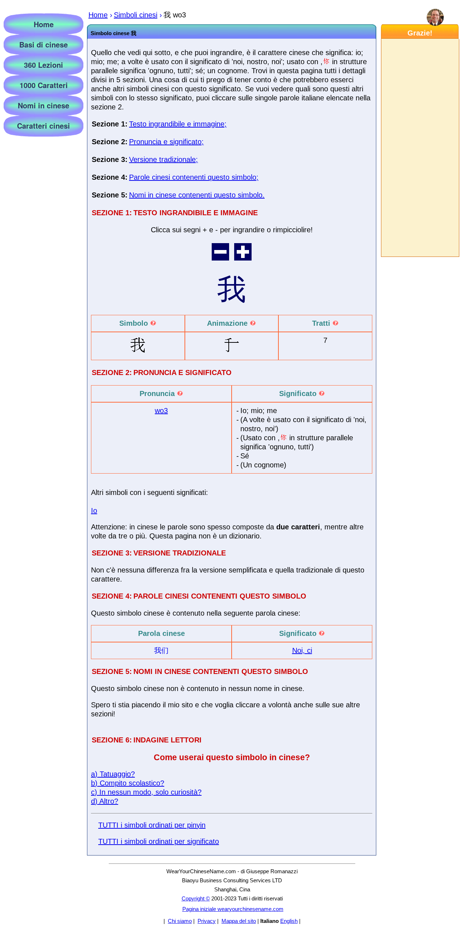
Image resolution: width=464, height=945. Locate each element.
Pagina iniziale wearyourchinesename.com (232, 909)
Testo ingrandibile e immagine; (178, 124)
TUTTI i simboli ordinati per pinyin (152, 825)
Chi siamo (180, 921)
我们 (161, 650)
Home (44, 24)
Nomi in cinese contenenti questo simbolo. (197, 195)
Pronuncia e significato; (166, 142)
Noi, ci (302, 650)
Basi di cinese (43, 44)
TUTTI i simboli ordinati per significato (158, 841)
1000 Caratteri (44, 85)
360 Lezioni (43, 64)
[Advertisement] (419, 148)
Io (94, 511)
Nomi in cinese (43, 105)
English (289, 921)
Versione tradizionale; (163, 159)
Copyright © (196, 898)
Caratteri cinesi (43, 125)
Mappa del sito (238, 921)
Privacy (207, 921)
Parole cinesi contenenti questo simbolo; (193, 177)
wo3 (161, 411)
